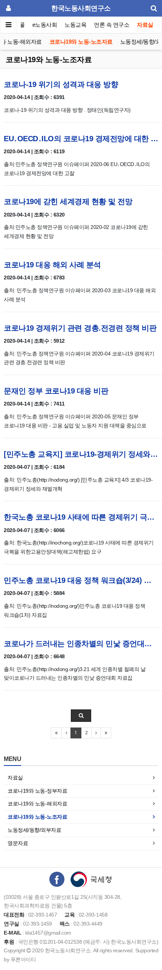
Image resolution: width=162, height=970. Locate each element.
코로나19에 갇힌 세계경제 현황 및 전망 (68, 201)
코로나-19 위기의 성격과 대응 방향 (61, 84)
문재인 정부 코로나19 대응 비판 (56, 391)
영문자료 (18, 843)
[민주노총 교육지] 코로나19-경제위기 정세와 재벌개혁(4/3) (81, 454)
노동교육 (75, 24)
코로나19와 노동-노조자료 (81, 41)
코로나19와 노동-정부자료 (37, 791)
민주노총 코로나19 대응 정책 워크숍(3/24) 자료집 (81, 580)
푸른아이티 (23, 959)
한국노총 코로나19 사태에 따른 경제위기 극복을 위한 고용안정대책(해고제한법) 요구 (81, 517)
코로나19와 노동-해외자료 (37, 804)
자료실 (145, 24)
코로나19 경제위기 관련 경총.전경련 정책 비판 (80, 328)
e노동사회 (44, 24)
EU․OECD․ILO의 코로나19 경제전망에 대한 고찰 (81, 138)
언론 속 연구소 (111, 24)
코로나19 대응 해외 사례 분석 (52, 265)
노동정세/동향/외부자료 (34, 830)
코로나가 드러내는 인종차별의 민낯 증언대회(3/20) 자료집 (81, 643)
